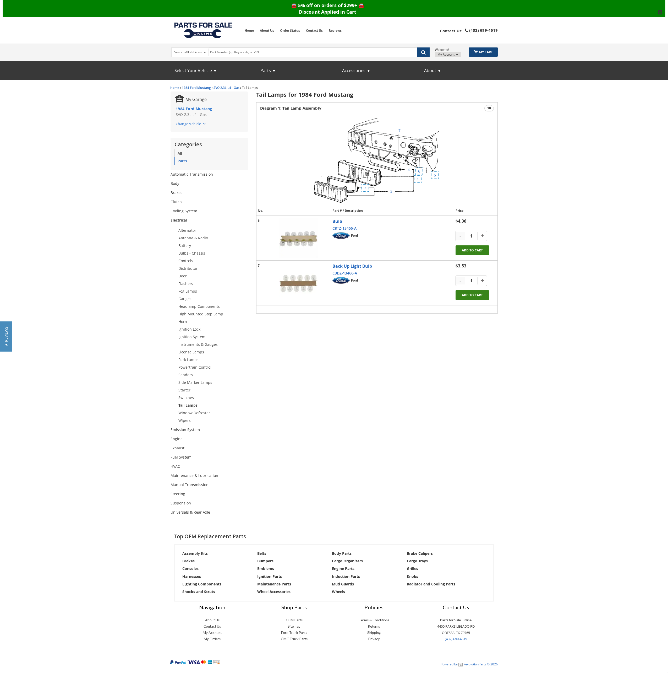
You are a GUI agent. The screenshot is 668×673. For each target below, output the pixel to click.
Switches (186, 397)
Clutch (176, 201)
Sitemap (294, 626)
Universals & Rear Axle (190, 512)
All (180, 153)
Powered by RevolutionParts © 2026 (469, 664)
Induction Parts (346, 576)
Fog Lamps (187, 291)
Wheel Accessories (274, 591)
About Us (267, 30)
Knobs (412, 576)
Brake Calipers (420, 553)
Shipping (374, 633)
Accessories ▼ (356, 70)
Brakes (176, 192)
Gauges (184, 298)
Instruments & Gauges (198, 344)
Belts (261, 553)
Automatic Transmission (192, 174)
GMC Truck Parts (294, 639)
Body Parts (342, 553)
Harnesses (191, 576)
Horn (182, 321)
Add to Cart (472, 250)
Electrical (179, 220)
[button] (6, 336)
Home (249, 30)
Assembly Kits (195, 553)
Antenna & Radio (193, 237)
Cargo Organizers (347, 560)
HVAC (175, 466)
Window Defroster (194, 412)
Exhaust (177, 447)
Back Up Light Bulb (352, 266)
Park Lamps (188, 359)
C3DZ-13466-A (344, 273)
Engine (177, 438)
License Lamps (191, 351)
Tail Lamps (188, 405)
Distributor (188, 268)
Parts (182, 160)
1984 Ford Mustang (196, 87)
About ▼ (432, 70)
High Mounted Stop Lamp (200, 313)
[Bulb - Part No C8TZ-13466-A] (298, 238)
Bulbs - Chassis (191, 253)
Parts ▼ (268, 70)
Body (175, 183)
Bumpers (265, 560)
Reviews (335, 30)
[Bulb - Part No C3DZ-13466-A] (298, 283)
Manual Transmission (190, 484)
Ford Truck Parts (294, 633)
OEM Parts (294, 620)
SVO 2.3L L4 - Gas (226, 87)
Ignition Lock (189, 329)
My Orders (212, 639)
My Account (446, 54)
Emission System (185, 429)
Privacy (374, 639)
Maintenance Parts (274, 584)
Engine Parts (343, 568)
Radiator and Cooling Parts (431, 584)
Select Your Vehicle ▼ (195, 70)
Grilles (412, 568)
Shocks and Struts (198, 591)
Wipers (184, 420)
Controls (185, 260)
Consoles (190, 568)
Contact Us (314, 30)
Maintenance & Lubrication (194, 475)
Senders (185, 374)
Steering (178, 493)
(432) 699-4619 (456, 639)
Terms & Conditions (374, 620)
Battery (184, 245)
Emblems (265, 568)
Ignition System (191, 336)
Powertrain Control (194, 367)
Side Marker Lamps (195, 382)
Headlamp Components (199, 306)
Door (182, 275)
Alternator (187, 230)
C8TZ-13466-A (344, 228)
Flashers (185, 283)
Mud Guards (343, 584)
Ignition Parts (269, 576)
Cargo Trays (417, 560)
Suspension (181, 502)
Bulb (337, 221)
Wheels (338, 591)
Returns (374, 626)
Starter (184, 389)
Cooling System (184, 210)
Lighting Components (201, 584)
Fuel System (181, 457)
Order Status (290, 30)
